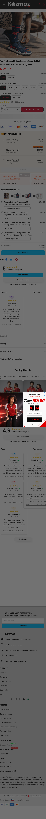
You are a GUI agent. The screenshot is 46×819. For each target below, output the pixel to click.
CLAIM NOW (34, 419)
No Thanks (34, 424)
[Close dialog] (44, 394)
